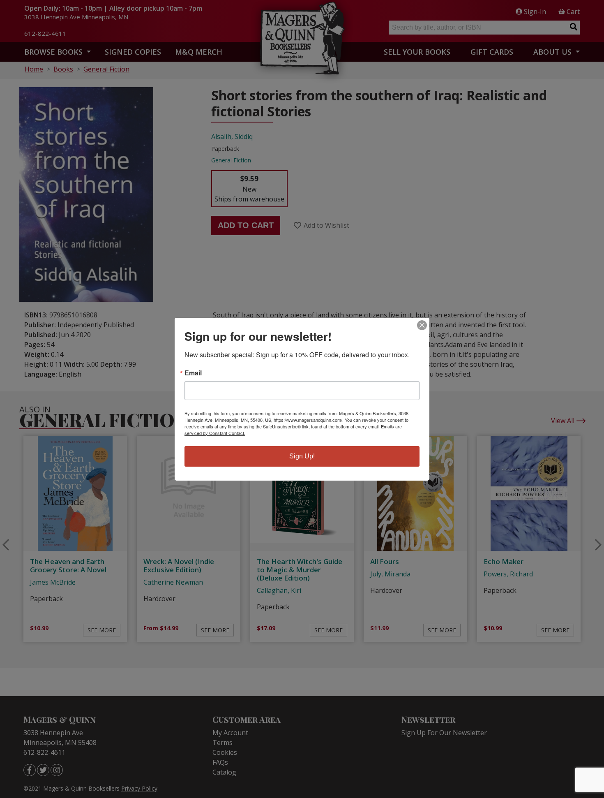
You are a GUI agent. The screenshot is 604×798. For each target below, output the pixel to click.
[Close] (422, 325)
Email (193, 373)
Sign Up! (302, 456)
